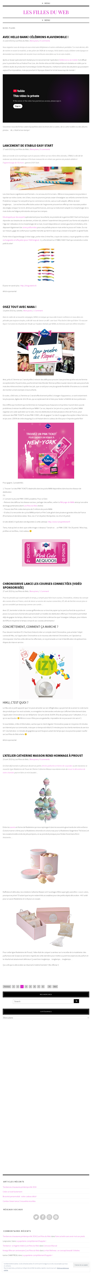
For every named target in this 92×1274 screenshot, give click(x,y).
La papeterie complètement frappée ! (31, 1241)
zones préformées (29, 227)
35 (49, 987)
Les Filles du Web (46, 12)
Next (55, 987)
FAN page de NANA (67, 502)
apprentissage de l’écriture (14, 162)
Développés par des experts (14, 217)
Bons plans (34, 41)
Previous (7, 987)
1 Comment (38, 310)
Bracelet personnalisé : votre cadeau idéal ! (20, 1196)
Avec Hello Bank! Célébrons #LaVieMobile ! (36, 37)
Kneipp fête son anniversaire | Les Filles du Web (21, 1250)
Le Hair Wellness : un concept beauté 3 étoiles (62, 1250)
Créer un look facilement (12, 1191)
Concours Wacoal (50, 1245)
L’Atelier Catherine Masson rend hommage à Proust (43, 756)
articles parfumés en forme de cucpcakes (57, 766)
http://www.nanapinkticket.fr (59, 522)
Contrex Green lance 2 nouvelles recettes (19, 1201)
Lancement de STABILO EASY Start (28, 145)
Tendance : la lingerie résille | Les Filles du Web (21, 1245)
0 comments (45, 41)
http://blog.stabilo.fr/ (28, 285)
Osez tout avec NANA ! (19, 307)
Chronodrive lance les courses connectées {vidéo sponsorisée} (42, 585)
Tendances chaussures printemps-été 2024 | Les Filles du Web (27, 1236)
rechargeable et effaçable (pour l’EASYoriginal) (21, 240)
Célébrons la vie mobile (68, 60)
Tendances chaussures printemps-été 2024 (19, 1187)
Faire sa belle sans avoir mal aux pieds (70, 1236)
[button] (46, 178)
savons (12, 827)
